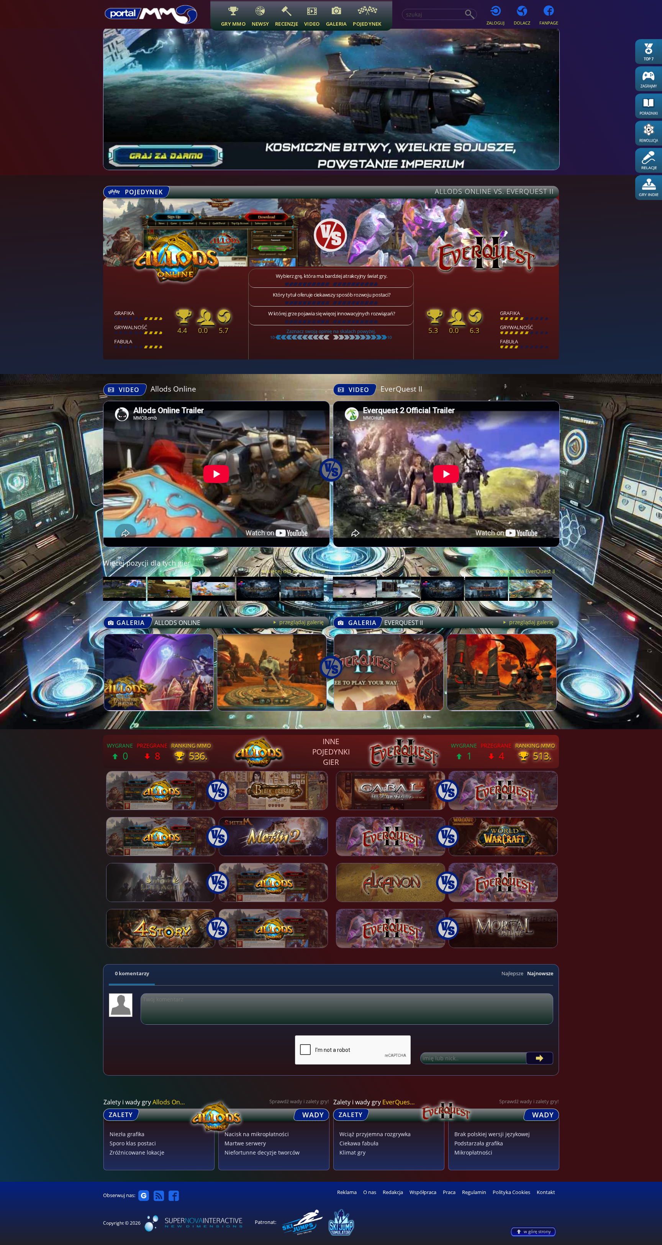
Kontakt (546, 1192)
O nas (369, 1192)
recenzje (286, 23)
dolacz (522, 23)
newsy (260, 23)
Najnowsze (540, 973)
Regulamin (474, 1192)
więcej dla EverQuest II (527, 571)
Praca (449, 1192)
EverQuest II (401, 389)
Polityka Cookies (511, 1192)
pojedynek (367, 23)
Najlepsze (512, 973)
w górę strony (537, 1231)
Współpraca (423, 1192)
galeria (336, 23)
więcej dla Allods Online (295, 571)
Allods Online (173, 389)
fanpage (548, 23)
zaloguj (496, 23)
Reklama (347, 1192)
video (312, 23)
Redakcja (393, 1192)
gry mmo (233, 23)
